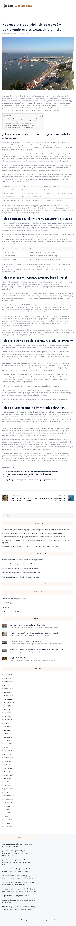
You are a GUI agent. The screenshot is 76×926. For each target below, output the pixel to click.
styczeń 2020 (8, 827)
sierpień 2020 (8, 802)
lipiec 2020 (7, 806)
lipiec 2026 (7, 678)
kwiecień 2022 (8, 733)
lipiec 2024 (7, 706)
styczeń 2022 (8, 744)
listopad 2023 (8, 720)
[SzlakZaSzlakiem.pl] (19, 6)
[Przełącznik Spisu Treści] (40, 116)
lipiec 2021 (7, 764)
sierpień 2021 (8, 761)
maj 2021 (7, 771)
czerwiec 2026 (8, 682)
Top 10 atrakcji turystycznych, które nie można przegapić (20, 577)
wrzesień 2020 (8, 799)
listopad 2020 (8, 792)
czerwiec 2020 (8, 809)
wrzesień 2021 (8, 758)
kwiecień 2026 (8, 689)
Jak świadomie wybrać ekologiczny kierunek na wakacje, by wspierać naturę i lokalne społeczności (35, 537)
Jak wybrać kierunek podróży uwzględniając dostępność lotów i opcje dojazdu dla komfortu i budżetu (18, 862)
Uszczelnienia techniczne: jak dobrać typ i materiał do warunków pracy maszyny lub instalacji (33, 533)
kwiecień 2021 (8, 775)
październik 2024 (9, 702)
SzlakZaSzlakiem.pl (37, 920)
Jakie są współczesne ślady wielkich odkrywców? (18, 127)
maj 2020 (7, 813)
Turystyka (6, 20)
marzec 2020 (8, 820)
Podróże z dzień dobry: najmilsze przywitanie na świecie (20, 568)
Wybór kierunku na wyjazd (10, 611)
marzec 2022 (8, 737)
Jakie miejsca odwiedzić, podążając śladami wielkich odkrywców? (23, 119)
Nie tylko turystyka (8, 603)
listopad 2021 (8, 751)
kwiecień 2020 (8, 816)
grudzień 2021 (8, 747)
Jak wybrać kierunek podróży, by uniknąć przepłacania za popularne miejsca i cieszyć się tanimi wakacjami (17, 853)
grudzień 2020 (8, 789)
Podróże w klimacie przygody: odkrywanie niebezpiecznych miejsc (23, 564)
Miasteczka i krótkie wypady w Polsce (14, 599)
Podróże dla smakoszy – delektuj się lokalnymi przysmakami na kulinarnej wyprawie (36, 649)
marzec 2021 (8, 778)
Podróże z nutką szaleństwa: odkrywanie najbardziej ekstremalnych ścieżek (34, 633)
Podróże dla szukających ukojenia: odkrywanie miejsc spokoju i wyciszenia (31, 471)
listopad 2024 (8, 699)
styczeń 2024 (8, 716)
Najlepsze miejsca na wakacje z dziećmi (19, 477)
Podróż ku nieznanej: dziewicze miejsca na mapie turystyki (21, 573)
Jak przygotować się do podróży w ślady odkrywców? (19, 125)
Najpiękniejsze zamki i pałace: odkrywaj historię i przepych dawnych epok (31, 480)
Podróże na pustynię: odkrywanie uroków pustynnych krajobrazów (28, 474)
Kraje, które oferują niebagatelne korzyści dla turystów (27, 625)
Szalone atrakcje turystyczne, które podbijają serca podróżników (23, 560)
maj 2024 (7, 709)
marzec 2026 (8, 692)
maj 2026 (7, 685)
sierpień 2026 (8, 675)
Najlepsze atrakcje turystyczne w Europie (15, 896)
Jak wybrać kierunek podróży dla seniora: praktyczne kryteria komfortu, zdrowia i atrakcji (32, 546)
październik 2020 (9, 796)
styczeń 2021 (8, 785)
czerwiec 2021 (8, 768)
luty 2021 (7, 782)
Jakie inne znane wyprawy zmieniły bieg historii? (18, 123)
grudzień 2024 (8, 695)
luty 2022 (7, 740)
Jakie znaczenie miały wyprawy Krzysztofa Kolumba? (19, 121)
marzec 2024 (8, 713)
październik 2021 (9, 754)
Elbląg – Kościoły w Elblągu (18, 658)
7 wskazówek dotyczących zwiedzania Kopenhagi (25, 641)
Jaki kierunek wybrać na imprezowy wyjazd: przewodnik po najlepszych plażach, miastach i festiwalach (36, 530)
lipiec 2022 (7, 723)
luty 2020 (7, 823)
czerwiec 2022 (8, 727)
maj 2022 (7, 730)
